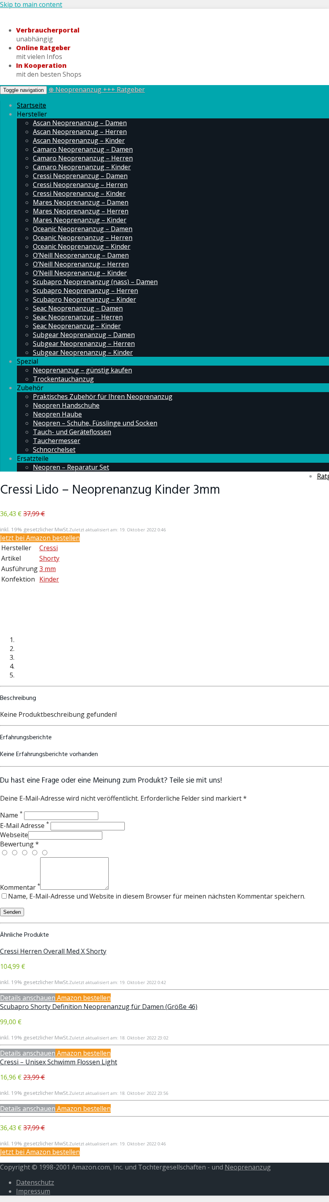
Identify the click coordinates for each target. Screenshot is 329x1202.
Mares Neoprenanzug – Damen (80, 202)
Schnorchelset (54, 449)
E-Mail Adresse (24, 825)
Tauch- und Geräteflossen (72, 431)
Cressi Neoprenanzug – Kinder (79, 193)
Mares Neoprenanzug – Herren (80, 211)
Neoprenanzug (248, 1167)
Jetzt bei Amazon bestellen (40, 537)
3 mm (47, 568)
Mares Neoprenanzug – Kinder (79, 220)
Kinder (49, 579)
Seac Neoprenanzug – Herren (78, 317)
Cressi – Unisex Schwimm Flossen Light (58, 1062)
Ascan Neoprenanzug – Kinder (79, 140)
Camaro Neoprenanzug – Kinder (82, 167)
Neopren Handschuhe (66, 405)
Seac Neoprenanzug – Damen (78, 308)
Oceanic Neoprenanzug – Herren (82, 237)
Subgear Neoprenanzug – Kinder (83, 352)
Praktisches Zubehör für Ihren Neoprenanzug (103, 396)
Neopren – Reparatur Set (71, 467)
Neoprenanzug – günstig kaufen (82, 370)
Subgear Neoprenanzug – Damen (84, 334)
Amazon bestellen (83, 997)
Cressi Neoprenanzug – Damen (80, 175)
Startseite (31, 105)
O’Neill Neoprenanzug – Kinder (80, 272)
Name (11, 815)
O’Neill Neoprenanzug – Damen (81, 255)
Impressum (33, 1191)
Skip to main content (31, 4)
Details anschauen (27, 997)
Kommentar (20, 887)
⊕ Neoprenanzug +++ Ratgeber (97, 89)
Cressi (48, 547)
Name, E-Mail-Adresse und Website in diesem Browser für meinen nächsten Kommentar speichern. (156, 896)
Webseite (14, 834)
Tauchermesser (56, 440)
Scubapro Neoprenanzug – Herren (85, 290)
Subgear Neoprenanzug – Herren (84, 343)
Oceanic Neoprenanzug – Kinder (81, 246)
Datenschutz (35, 1182)
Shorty (49, 558)
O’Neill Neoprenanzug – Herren (81, 264)
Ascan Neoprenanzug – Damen (80, 122)
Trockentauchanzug (63, 378)
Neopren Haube (57, 414)
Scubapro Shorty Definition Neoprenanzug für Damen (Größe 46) (98, 1006)
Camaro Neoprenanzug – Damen (83, 149)
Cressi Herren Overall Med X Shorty (53, 951)
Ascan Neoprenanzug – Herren (80, 131)
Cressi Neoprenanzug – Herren (80, 184)
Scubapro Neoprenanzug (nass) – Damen (95, 281)
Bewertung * (19, 844)
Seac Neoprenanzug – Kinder (77, 325)
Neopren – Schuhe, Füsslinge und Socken (95, 423)
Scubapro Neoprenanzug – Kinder (84, 299)
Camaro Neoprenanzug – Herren (83, 158)
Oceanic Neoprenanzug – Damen (82, 228)
